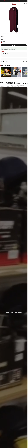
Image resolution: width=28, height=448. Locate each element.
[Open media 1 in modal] (25, 8)
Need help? (25, 61)
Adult (2, 39)
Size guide (3, 51)
